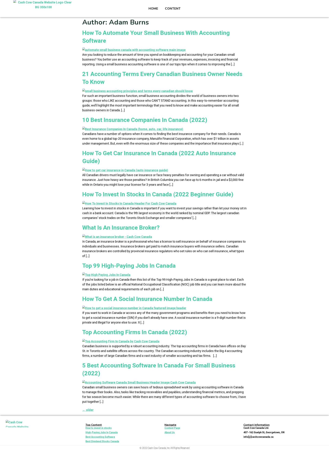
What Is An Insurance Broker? (121, 227)
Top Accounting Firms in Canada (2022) (134, 332)
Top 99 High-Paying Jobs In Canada (129, 265)
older (88, 410)
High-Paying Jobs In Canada (102, 432)
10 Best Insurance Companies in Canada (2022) (144, 119)
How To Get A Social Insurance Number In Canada (147, 298)
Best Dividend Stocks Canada (102, 441)
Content (173, 9)
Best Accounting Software (100, 436)
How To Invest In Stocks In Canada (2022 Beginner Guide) (157, 194)
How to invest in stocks (99, 428)
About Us (169, 432)
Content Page (172, 428)
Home (153, 9)
